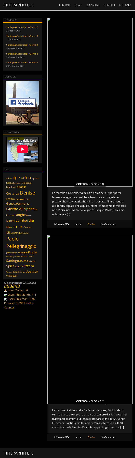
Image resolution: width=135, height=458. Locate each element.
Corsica (90, 224)
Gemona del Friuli (22, 199)
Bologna (26, 182)
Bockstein (17, 183)
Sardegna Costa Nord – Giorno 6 (22, 27)
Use (28, 271)
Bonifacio (11, 186)
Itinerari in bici (18, 4)
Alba (8, 178)
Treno (16, 271)
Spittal (17, 266)
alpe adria (21, 177)
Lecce (28, 215)
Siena (24, 261)
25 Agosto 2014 (61, 437)
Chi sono (125, 4)
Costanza (12, 193)
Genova (11, 203)
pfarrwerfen (11, 253)
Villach (35, 271)
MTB (18, 232)
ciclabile (21, 187)
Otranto (24, 233)
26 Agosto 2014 (61, 224)
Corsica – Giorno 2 (90, 401)
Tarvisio (9, 272)
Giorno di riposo (20, 209)
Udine (22, 272)
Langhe (20, 215)
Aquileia (35, 178)
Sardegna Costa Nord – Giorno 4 (22, 44)
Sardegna (13, 260)
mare (19, 226)
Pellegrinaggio (21, 246)
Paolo (12, 238)
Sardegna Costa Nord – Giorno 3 (22, 53)
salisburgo (10, 256)
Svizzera (27, 266)
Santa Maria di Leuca (24, 256)
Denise (27, 192)
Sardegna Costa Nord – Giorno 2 (22, 62)
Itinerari (64, 4)
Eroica (10, 199)
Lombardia (24, 220)
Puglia (32, 252)
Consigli (109, 4)
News (78, 4)
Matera (28, 227)
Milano (11, 232)
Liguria (10, 220)
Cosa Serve (92, 4)
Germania (23, 203)
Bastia (9, 182)
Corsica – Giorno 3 (90, 184)
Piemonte (22, 252)
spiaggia (31, 261)
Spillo (10, 266)
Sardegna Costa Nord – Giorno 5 (22, 36)
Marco (10, 227)
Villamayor (11, 275)
